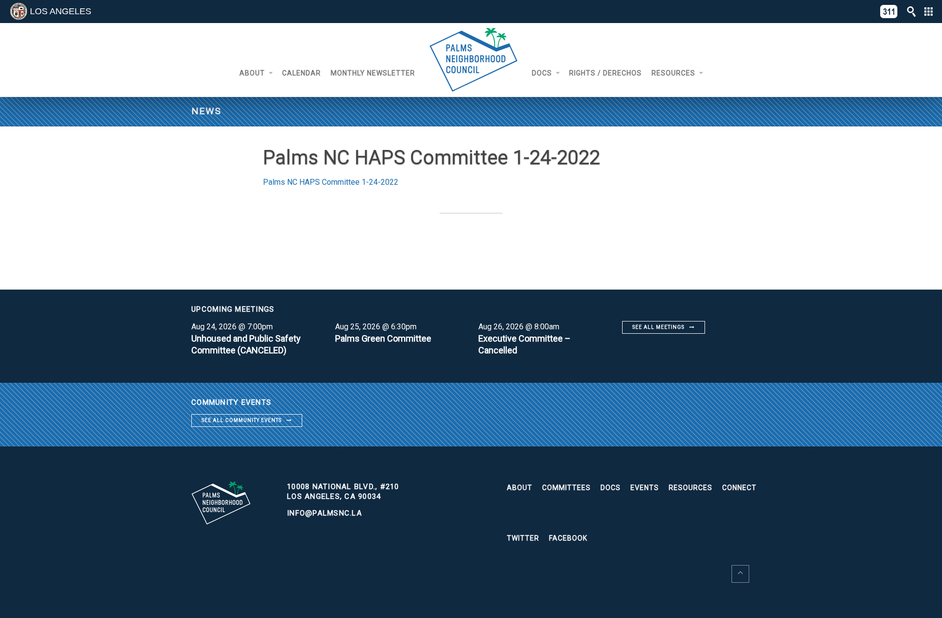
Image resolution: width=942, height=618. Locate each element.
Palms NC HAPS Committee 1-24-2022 (330, 182)
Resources (673, 73)
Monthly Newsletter (373, 73)
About (252, 73)
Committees (566, 488)
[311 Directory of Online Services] (889, 11)
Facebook (568, 538)
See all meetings (658, 327)
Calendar (301, 73)
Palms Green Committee (383, 338)
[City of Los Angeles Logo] (18, 11)
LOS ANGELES (60, 11)
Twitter (523, 538)
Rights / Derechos (605, 73)
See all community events (242, 420)
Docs (542, 73)
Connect (739, 488)
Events (644, 488)
